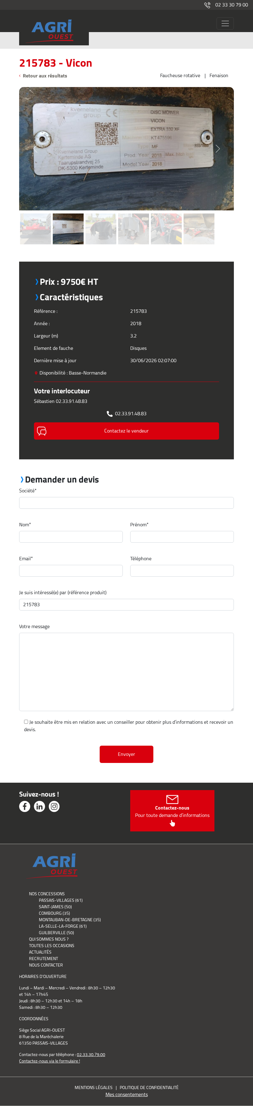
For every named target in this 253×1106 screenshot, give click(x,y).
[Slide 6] (199, 213)
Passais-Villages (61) (61, 900)
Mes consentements (127, 1094)
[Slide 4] (133, 213)
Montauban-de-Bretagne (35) (70, 920)
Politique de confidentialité (149, 1087)
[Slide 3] (100, 213)
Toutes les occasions (51, 945)
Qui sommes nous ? (48, 939)
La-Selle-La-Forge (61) (63, 926)
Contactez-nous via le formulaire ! (49, 1061)
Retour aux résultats (45, 76)
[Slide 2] (68, 213)
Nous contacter (46, 965)
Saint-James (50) (55, 907)
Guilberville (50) (56, 933)
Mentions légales (94, 1087)
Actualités (40, 952)
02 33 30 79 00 (231, 4)
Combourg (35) (54, 913)
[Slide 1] (35, 213)
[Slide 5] (166, 213)
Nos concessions (47, 894)
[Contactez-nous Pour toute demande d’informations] (172, 822)
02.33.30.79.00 (91, 1054)
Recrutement (43, 958)
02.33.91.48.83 (131, 413)
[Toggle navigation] (225, 23)
